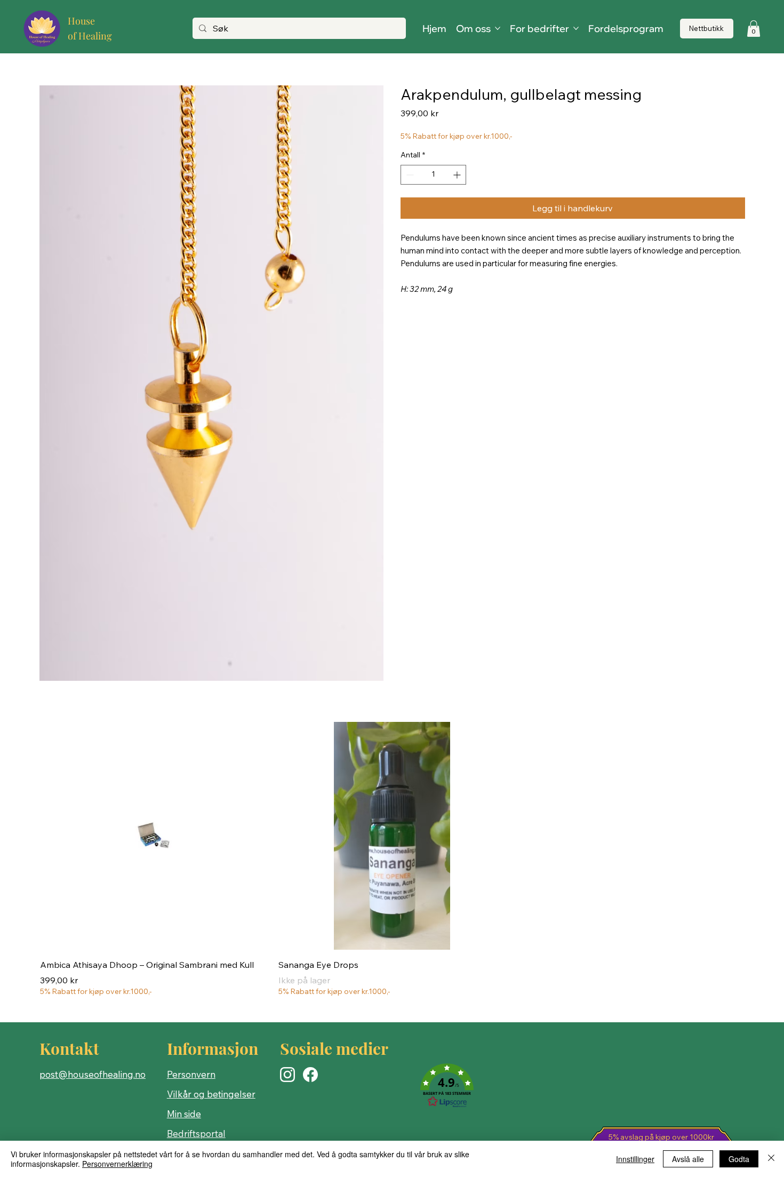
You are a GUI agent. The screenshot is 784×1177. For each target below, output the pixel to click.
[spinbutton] (433, 174)
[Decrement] (408, 174)
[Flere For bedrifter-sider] (576, 28)
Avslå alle (688, 1159)
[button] (754, 28)
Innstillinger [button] (635, 1159)
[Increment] (458, 174)
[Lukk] (771, 1158)
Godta (739, 1159)
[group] (392, 859)
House (81, 20)
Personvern (191, 1074)
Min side (184, 1113)
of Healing (90, 35)
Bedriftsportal (196, 1133)
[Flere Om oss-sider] (497, 28)
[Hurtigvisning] (154, 836)
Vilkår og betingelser (211, 1094)
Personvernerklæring (117, 1163)
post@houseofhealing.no (92, 1074)
